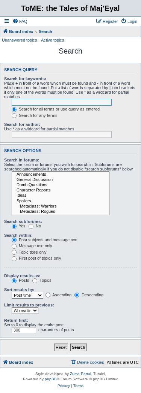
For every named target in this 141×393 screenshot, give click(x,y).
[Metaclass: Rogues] (60, 211)
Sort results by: (19, 289)
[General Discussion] (60, 179)
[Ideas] (60, 195)
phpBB (51, 379)
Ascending (61, 295)
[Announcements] (60, 174)
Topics (45, 280)
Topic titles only (32, 252)
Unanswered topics (19, 40)
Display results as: (22, 275)
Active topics (52, 40)
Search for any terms (38, 115)
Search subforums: (23, 221)
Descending (91, 295)
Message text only (35, 246)
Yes (22, 226)
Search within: (18, 235)
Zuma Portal (80, 374)
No (38, 226)
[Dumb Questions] (60, 185)
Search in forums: (21, 160)
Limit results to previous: (29, 305)
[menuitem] (19, 21)
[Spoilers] (60, 201)
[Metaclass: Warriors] (60, 206)
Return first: (16, 320)
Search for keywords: (25, 78)
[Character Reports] (60, 190)
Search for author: (22, 124)
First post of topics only (39, 258)
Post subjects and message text (47, 240)
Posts (23, 280)
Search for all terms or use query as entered (59, 109)
